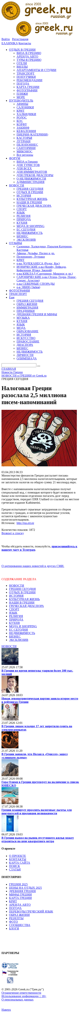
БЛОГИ (14, 928)
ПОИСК (14, 866)
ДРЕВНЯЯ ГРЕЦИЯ (22, 891)
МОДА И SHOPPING (23, 626)
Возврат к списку (13, 533)
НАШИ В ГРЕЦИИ (21, 602)
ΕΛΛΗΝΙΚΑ (10, 43)
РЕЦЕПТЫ (16, 918)
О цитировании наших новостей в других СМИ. (33, 566)
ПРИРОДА (16, 619)
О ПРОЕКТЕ (17, 855)
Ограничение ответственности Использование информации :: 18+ (24, 994)
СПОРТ (14, 609)
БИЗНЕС (15, 636)
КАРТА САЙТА (19, 862)
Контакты (24, 43)
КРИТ (13, 901)
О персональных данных (18, 999)
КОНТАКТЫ (17, 859)
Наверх (6, 1009)
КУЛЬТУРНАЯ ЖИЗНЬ (24, 599)
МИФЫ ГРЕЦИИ (20, 894)
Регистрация (20, 39)
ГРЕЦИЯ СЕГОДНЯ (22, 589)
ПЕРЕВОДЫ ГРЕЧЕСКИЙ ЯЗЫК (31, 911)
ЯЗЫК (13, 612)
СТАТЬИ (15, 869)
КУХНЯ (14, 623)
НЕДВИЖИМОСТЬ (22, 633)
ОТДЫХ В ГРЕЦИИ (22, 592)
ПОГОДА (15, 908)
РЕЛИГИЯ (16, 616)
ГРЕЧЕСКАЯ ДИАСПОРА (26, 606)
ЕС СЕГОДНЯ (18, 629)
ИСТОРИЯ (16, 595)
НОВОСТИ (16, 585)
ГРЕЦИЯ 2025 (18, 884)
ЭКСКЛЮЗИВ (18, 639)
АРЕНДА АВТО (20, 904)
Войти (6, 39)
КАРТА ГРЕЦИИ (20, 898)
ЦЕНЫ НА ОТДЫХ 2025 (25, 887)
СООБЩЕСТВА (19, 925)
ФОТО (13, 921)
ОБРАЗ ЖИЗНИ (19, 914)
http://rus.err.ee (25, 523)
